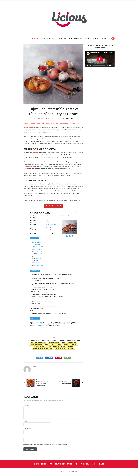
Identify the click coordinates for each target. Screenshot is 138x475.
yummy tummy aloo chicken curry (65, 349)
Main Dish (48, 220)
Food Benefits (61, 38)
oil (36, 248)
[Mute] (110, 65)
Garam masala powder (41, 255)
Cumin (36, 260)
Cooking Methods (48, 38)
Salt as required (36, 262)
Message (26, 405)
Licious (27, 184)
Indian (47, 222)
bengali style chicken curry (38, 342)
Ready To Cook (60, 464)
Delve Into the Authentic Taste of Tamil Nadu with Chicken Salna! (42, 382)
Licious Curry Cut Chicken (38, 241)
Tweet (40, 358)
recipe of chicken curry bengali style (43, 349)
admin (42, 118)
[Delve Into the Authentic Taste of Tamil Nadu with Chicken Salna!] (30, 383)
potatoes (35, 246)
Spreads (69, 464)
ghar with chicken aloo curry (42, 347)
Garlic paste (39, 251)
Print (68, 358)
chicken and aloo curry (35, 344)
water (33, 264)
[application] (100, 59)
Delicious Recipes (34, 38)
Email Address (27, 429)
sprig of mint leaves (38, 265)
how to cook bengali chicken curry (63, 347)
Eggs (75, 464)
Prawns (81, 464)
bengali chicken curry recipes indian (70, 340)
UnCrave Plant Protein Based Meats (97, 38)
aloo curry (34, 152)
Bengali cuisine (28, 127)
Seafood (44, 464)
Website (25, 437)
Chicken (36, 464)
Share (50, 358)
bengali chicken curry (33, 340)
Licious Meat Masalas (76, 38)
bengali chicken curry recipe (49, 340)
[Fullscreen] (112, 65)
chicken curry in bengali (70, 344)
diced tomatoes (37, 242)
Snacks (101, 464)
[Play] (87, 65)
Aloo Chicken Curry (51, 224)
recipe (40, 322)
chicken (59, 191)
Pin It (59, 358)
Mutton (51, 464)
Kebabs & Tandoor (91, 464)
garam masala (30, 166)
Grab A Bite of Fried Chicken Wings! (65, 382)
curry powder (38, 257)
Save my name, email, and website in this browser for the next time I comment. (46, 444)
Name (25, 421)
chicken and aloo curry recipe (53, 344)
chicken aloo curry (54, 342)
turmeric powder (39, 253)
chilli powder (38, 258)
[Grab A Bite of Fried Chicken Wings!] (76, 383)
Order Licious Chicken (53, 206)
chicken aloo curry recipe (69, 342)
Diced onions (36, 244)
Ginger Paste (39, 249)
